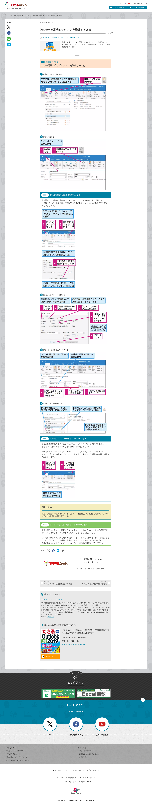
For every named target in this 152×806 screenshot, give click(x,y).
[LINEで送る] (9, 39)
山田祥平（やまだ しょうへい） (52, 599)
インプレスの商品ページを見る (74, 644)
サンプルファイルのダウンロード (19, 760)
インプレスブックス (69, 782)
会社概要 (77, 770)
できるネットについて (140, 3)
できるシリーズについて (15, 751)
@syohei (51, 617)
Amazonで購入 (50, 656)
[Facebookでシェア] (9, 33)
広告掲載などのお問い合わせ (89, 754)
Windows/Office (15, 15)
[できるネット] (6, 15)
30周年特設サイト (13, 754)
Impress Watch (85, 782)
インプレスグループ (92, 770)
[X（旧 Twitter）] (120, 3)
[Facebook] (125, 3)
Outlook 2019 (74, 37)
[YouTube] (129, 3)
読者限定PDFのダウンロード (17, 757)
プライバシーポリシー (62, 770)
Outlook (27, 15)
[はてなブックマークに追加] (9, 44)
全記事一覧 (83, 757)
